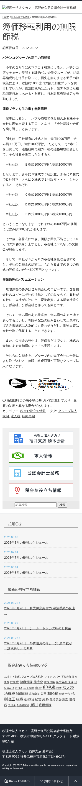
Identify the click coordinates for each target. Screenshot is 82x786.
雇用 (34, 704)
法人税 (15, 416)
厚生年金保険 (65, 682)
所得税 (49, 687)
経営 (38, 699)
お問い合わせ (53, 781)
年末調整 (28, 688)
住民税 (14, 682)
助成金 (38, 682)
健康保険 (26, 682)
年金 (38, 688)
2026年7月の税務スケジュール (26, 557)
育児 (52, 699)
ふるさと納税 (12, 676)
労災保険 (49, 682)
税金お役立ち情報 (33, 411)
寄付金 (19, 688)
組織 (19, 699)
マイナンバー (52, 676)
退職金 (12, 705)
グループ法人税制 (32, 676)
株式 (59, 688)
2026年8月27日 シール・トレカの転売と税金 (37, 628)
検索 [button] (62, 505)
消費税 (9, 693)
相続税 (52, 693)
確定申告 (64, 693)
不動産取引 (68, 676)
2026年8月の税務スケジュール (26, 542)
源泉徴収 (34, 693)
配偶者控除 (23, 705)
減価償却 (22, 693)
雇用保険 (45, 705)
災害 (43, 693)
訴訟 (59, 699)
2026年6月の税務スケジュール (26, 572)
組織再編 (28, 416)
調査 (65, 699)
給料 (45, 699)
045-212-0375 (19, 781)
